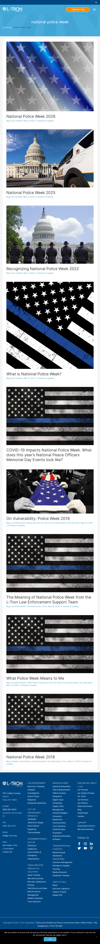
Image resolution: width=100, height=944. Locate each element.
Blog (8, 121)
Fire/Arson (32, 845)
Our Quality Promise (86, 793)
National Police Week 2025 (30, 192)
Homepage (7, 27)
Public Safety (32, 683)
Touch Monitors (34, 902)
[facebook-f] (80, 843)
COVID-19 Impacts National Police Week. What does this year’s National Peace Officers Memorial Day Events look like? (49, 455)
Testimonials (83, 813)
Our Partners (83, 800)
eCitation (15, 761)
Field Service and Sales (37, 888)
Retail (55, 885)
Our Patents (83, 803)
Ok (50, 939)
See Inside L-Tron (10, 845)
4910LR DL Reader (35, 823)
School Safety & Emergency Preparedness (34, 855)
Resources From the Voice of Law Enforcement (47, 523)
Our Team (82, 796)
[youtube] (86, 848)
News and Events (85, 806)
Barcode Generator (86, 829)
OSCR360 (32, 819)
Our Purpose (83, 790)
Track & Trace (58, 859)
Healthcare (32, 849)
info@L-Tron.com (10, 836)
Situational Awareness (37, 803)
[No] (96, 936)
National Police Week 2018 (30, 757)
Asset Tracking (34, 875)
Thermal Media (34, 832)
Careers (81, 816)
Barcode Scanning (35, 878)
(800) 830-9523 (9, 809)
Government (25, 761)
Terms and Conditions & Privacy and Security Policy (58, 923)
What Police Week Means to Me (35, 678)
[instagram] (86, 843)
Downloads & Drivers (86, 826)
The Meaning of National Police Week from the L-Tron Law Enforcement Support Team (48, 599)
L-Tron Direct (8, 849)
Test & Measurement (61, 790)
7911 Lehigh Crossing (11, 793)
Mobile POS (57, 895)
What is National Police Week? (33, 374)
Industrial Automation (61, 786)
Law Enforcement (18, 523)
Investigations (33, 793)
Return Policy (87, 923)
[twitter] (80, 848)
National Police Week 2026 (30, 116)
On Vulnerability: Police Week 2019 (38, 518)
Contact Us (7, 852)
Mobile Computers (35, 898)
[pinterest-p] (92, 848)
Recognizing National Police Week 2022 (42, 268)
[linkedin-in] (92, 843)
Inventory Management (62, 862)
